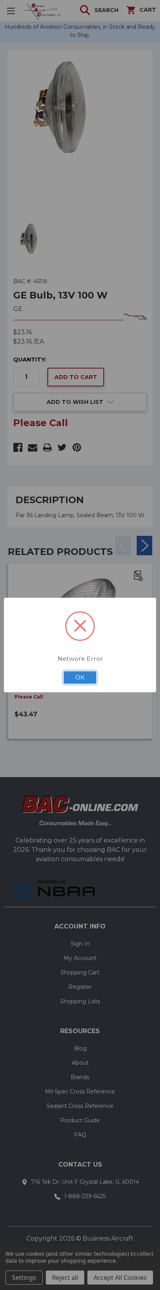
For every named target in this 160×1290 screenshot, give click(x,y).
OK (80, 677)
